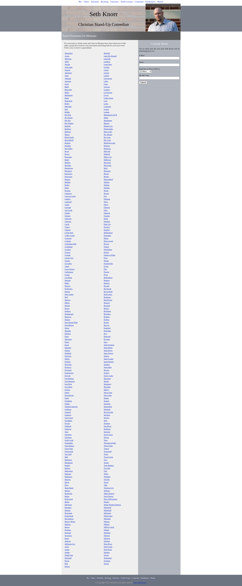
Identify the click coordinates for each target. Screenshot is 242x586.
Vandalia (107, 477)
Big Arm (68, 115)
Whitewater (108, 516)
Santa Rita (108, 367)
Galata (67, 404)
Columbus (69, 247)
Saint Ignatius (109, 345)
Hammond (69, 463)
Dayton (67, 286)
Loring (106, 109)
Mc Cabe (107, 137)
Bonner (67, 143)
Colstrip (68, 241)
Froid (67, 398)
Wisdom (107, 541)
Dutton (67, 320)
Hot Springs (69, 519)
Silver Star (108, 395)
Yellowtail (108, 558)
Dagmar (68, 280)
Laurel (106, 70)
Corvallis (68, 264)
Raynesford (108, 292)
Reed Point (108, 300)
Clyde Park (69, 233)
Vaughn (107, 479)
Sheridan (107, 387)
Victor (106, 482)
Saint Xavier (108, 353)
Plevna (106, 244)
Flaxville (68, 364)
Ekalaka (68, 331)
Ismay (67, 538)
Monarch (107, 171)
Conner (67, 252)
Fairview (68, 356)
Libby (106, 81)
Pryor (106, 275)
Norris (106, 191)
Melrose (107, 146)
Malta (106, 118)
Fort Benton (69, 378)
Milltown (107, 160)
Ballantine (69, 95)
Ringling (107, 314)
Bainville (68, 90)
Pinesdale (107, 235)
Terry (106, 440)
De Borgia (68, 289)
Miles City (108, 157)
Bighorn (68, 129)
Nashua (106, 182)
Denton (67, 300)
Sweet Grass (108, 435)
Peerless (107, 227)
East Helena (69, 325)
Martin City (108, 126)
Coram (67, 261)
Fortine (67, 390)
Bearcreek (68, 101)
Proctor (106, 272)
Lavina (106, 73)
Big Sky (68, 120)
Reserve (107, 303)
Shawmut (107, 378)
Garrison (68, 415)
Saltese (106, 356)
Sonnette (107, 404)
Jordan (67, 552)
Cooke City (69, 258)
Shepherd (107, 384)
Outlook (107, 213)
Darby (67, 283)
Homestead (69, 516)
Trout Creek (108, 457)
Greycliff (68, 454)
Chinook (68, 219)
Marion (106, 123)
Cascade (68, 207)
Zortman (107, 561)
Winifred (107, 533)
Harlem (67, 468)
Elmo (67, 336)
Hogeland (68, 513)
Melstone (107, 149)
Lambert (107, 62)
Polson (106, 252)
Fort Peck (68, 384)
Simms (106, 398)
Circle (67, 224)
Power (106, 266)
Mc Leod (107, 140)
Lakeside (107, 59)
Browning (68, 177)
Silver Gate (108, 393)
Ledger (106, 76)
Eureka (67, 350)
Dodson (68, 311)
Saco (105, 342)
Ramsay (107, 280)
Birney (67, 134)
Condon (68, 249)
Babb (67, 87)
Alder (67, 62)
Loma (106, 104)
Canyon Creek (70, 196)
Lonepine (107, 106)
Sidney (106, 390)
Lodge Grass (108, 98)
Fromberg (68, 401)
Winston (107, 538)
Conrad (67, 255)
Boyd (67, 151)
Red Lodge (108, 294)
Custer (67, 275)
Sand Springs (109, 362)
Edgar (67, 328)
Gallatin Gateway (71, 407)
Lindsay (107, 90)
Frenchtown (69, 395)
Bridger (67, 163)
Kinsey (67, 566)
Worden (107, 552)
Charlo (67, 213)
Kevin (67, 561)
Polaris (106, 247)
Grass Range (69, 446)
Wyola (106, 555)
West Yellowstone (110, 499)
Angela (67, 70)
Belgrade (68, 106)
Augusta (68, 81)
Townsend (107, 451)
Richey (106, 308)
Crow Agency (70, 269)
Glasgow (68, 429)
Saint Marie (108, 348)
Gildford (68, 426)
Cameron (68, 193)
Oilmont (107, 199)
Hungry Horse (70, 522)
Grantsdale (69, 443)
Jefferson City (70, 544)
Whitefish (107, 507)
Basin (67, 98)
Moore (106, 174)
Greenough (69, 451)
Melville (107, 151)
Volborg (107, 491)
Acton (67, 56)
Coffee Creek (70, 235)
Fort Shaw (68, 387)
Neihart (106, 185)
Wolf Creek (108, 547)
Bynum (67, 191)
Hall (66, 457)
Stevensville (108, 412)
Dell (66, 297)
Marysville (108, 132)
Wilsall (106, 530)
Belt (66, 109)
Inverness (68, 536)
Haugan (68, 479)
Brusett (67, 179)
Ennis (67, 342)
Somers (106, 401)
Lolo (105, 101)
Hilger (67, 502)
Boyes (67, 154)
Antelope (68, 73)
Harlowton (69, 471)
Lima (106, 84)
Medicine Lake (109, 143)
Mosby (106, 177)
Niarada (107, 188)
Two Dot (107, 468)
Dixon (67, 308)
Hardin (67, 465)
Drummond (69, 314)
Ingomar (68, 533)
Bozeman (68, 157)
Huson (67, 527)
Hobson (68, 510)
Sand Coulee (108, 359)
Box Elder (68, 149)
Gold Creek (69, 440)
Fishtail (67, 362)
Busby (67, 185)
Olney (106, 205)
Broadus (68, 165)
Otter (106, 210)
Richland (107, 311)
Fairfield (68, 353)
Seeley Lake (108, 376)
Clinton (68, 230)
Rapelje (107, 283)
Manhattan (108, 120)
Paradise (107, 221)
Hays (66, 485)
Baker (67, 92)
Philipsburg (108, 233)
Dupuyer (68, 317)
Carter (67, 205)
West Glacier (108, 496)
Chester (67, 216)
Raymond (107, 289)
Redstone (107, 297)
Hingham (68, 505)
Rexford (107, 306)
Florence (68, 367)
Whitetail (107, 513)
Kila (66, 564)
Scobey (106, 373)
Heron (67, 496)
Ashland (68, 78)
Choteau (68, 221)
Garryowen (69, 418)
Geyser (67, 423)
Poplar (106, 261)
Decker (67, 292)
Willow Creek (109, 527)
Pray (105, 269)
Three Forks (108, 446)
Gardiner (68, 409)
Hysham (68, 530)
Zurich (106, 564)
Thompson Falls (110, 443)
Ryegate (107, 339)
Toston (106, 449)
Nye (105, 196)
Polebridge (108, 249)
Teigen (106, 437)
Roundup (107, 331)
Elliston (68, 334)
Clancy (67, 227)
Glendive (68, 435)
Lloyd (106, 95)
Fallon (67, 359)
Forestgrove (69, 373)
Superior (107, 432)
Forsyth (67, 376)
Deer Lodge (69, 294)
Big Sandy (69, 118)
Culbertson (69, 272)
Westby (106, 502)
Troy (105, 460)
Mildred (107, 154)
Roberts (107, 317)
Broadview (69, 168)
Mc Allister (108, 134)
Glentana (68, 437)
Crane (67, 266)
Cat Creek (68, 210)
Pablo (106, 219)
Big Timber (69, 123)
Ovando (107, 216)
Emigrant (68, 339)
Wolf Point (108, 550)
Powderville (108, 264)
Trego (106, 454)
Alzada (67, 64)
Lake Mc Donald (110, 56)
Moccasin (107, 165)
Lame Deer (108, 64)
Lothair (106, 112)
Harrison (68, 474)
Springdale (108, 407)
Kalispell (68, 558)
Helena (67, 491)
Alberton (68, 59)
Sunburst (107, 429)
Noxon (106, 193)
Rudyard (107, 336)
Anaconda (68, 67)
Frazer (67, 393)
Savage (106, 370)
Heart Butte (69, 488)
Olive (106, 202)
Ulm (105, 471)
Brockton (68, 171)
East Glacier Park (71, 322)
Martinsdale (108, 129)
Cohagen (68, 238)
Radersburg (108, 278)
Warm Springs (109, 493)
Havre (67, 482)
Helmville (68, 493)
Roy (105, 334)
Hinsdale (68, 507)
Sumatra (107, 423)
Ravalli (106, 286)
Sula (105, 421)
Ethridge (68, 348)
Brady (67, 160)
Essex (67, 345)
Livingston (108, 92)
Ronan (106, 322)
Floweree (68, 370)
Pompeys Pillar (109, 255)
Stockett (107, 415)
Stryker (106, 418)
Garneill (68, 412)
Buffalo (67, 182)
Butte (67, 188)
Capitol (67, 199)
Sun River (107, 426)
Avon (67, 84)
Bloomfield (69, 140)
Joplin (67, 550)
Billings (68, 132)
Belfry (67, 104)
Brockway (68, 174)
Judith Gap (69, 555)
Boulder (68, 146)
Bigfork (68, 126)
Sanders (107, 364)
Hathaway (68, 477)
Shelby (106, 381)
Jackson (68, 541)
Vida (105, 485)
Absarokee (69, 53)
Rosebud (107, 328)
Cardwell (68, 202)
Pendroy (107, 230)
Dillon (67, 303)
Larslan (106, 67)
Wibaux (107, 522)
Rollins (106, 320)
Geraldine (68, 421)
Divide (67, 306)
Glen (66, 432)
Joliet (67, 547)
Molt (106, 168)
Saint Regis (108, 350)
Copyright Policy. (140, 583)
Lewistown (108, 78)
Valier (106, 474)
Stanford (107, 409)
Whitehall (107, 510)
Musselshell (108, 179)
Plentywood (108, 241)
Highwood (69, 499)
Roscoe (106, 325)
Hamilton (68, 460)
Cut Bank (68, 278)
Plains (106, 238)
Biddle (67, 112)
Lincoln (107, 87)
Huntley (68, 524)
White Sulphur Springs (112, 505)
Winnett (107, 536)
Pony (106, 258)
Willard (106, 524)
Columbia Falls (70, 244)
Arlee (67, 76)
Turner (106, 463)
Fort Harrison (70, 381)
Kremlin (107, 53)
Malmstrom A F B (110, 115)
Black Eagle (69, 137)
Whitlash (107, 519)
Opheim (107, 207)
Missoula (107, 163)
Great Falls (69, 449)
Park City (107, 224)
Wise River (108, 544)
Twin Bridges (109, 465)
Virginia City (109, 488)
